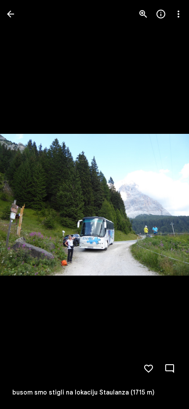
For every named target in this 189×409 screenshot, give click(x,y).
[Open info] (161, 14)
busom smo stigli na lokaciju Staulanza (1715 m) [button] (83, 392)
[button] (164, 204)
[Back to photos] (10, 14)
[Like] (148, 368)
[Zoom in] (143, 14)
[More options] (178, 14)
